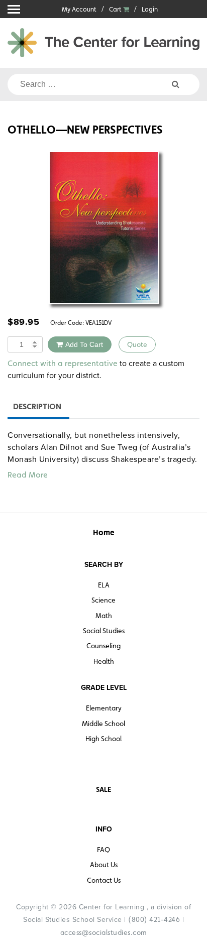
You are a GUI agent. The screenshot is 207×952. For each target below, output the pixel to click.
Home (104, 532)
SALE (103, 789)
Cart (116, 9)
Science (103, 600)
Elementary (104, 708)
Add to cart (84, 344)
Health (103, 661)
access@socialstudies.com (103, 932)
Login (150, 9)
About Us (104, 865)
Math (103, 616)
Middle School (103, 724)
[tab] (37, 408)
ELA (104, 585)
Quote (137, 344)
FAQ (103, 850)
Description (37, 406)
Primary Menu (14, 9)
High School (103, 739)
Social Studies (104, 631)
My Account (79, 9)
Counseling (103, 646)
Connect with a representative (63, 363)
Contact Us (104, 880)
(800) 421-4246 (154, 919)
